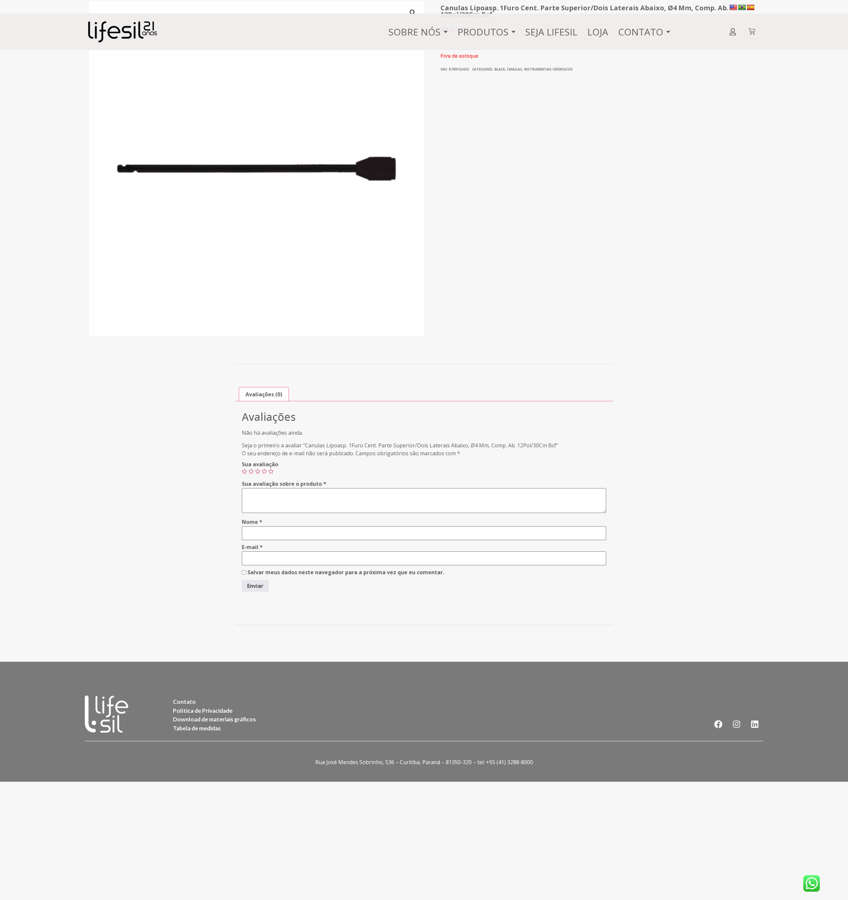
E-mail (252, 547)
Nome (252, 522)
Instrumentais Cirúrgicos (548, 69)
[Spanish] (751, 7)
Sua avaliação (260, 464)
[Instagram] (736, 724)
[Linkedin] (755, 724)
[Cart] (751, 32)
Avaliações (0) (263, 394)
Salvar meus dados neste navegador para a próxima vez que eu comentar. (345, 572)
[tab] (264, 394)
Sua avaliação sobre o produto (284, 483)
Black (500, 69)
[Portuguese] (742, 7)
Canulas (514, 69)
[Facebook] (718, 724)
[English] (733, 7)
